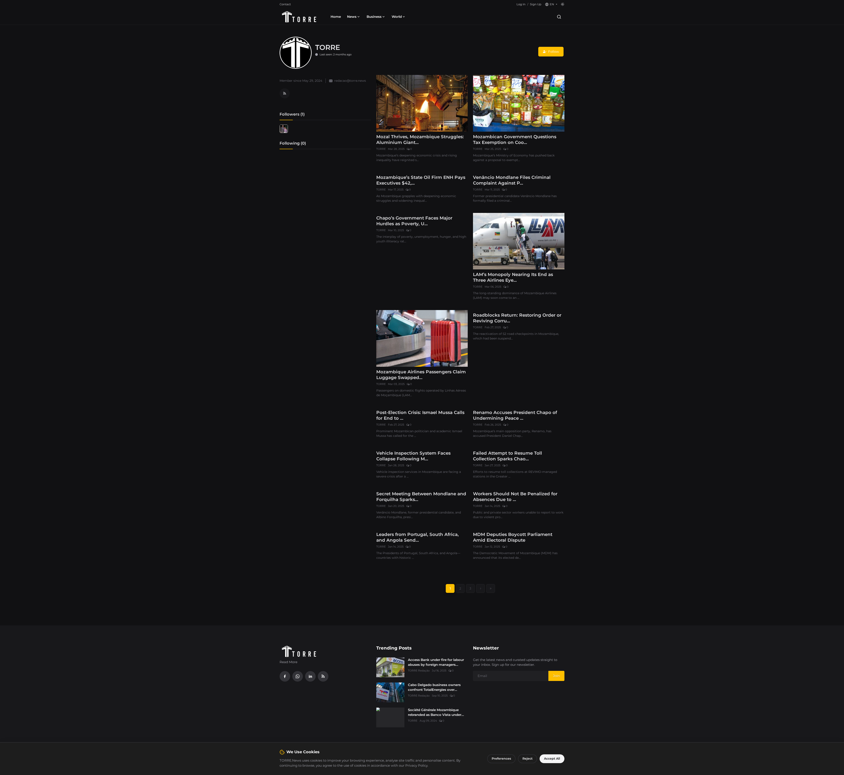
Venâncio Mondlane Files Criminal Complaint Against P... (512, 180)
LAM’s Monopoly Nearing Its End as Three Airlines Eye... (513, 277)
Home (336, 17)
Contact (285, 4)
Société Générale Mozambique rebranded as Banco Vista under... (436, 712)
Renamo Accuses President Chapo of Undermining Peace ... (515, 415)
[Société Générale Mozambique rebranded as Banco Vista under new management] (390, 717)
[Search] (559, 16)
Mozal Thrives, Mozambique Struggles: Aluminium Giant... (420, 139)
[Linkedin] (310, 676)
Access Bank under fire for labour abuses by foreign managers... (436, 662)
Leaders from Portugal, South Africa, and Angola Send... (417, 537)
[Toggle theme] (562, 4)
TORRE (381, 149)
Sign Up (535, 4)
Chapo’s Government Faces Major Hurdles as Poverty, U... (414, 220)
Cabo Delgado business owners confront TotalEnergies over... (434, 687)
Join (556, 676)
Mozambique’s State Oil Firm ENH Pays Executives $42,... (420, 180)
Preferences (501, 758)
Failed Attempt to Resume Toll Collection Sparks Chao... (507, 455)
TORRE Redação (419, 670)
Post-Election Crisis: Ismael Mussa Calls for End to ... (420, 415)
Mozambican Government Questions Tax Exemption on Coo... (514, 139)
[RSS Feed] (285, 93)
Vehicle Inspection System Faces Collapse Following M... (413, 455)
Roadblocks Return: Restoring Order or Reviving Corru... (517, 317)
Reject (527, 758)
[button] (551, 4)
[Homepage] (299, 16)
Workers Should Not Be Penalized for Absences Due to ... (515, 496)
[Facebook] (285, 676)
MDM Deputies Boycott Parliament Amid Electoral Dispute (512, 537)
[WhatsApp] (297, 676)
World (397, 17)
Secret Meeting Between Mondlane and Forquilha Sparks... (421, 496)
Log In (521, 4)
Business (374, 17)
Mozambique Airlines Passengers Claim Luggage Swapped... (421, 374)
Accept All (552, 758)
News (352, 17)
